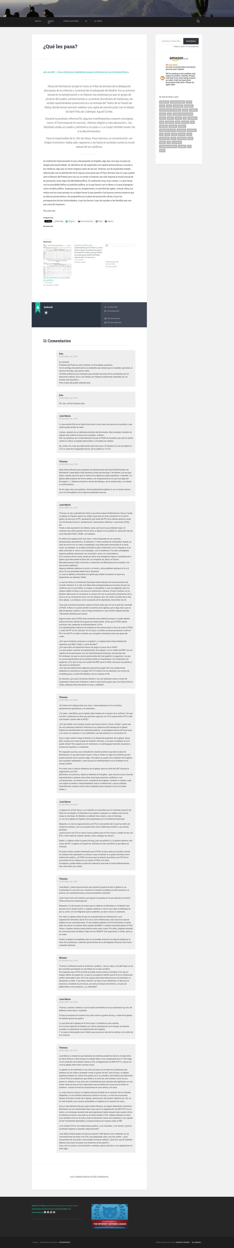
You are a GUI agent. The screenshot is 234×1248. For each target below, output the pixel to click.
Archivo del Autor (46, 313)
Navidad (182, 126)
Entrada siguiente (114, 322)
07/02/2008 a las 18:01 (68, 882)
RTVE (173, 138)
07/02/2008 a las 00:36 (68, 700)
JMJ (177, 122)
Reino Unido (164, 138)
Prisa (167, 134)
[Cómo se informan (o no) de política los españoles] (57, 260)
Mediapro (173, 126)
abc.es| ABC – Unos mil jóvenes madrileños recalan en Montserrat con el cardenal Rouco (86, 72)
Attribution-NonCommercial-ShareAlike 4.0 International (51, 1210)
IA (86, 21)
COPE (189, 102)
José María (65, 415)
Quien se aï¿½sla (112, 262)
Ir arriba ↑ (197, 1242)
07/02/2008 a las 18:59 (68, 961)
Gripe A (170, 118)
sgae (190, 138)
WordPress (64, 1242)
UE (169, 142)
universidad (177, 142)
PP (161, 134)
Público (181, 134)
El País (162, 114)
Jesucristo (169, 122)
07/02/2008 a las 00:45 (68, 805)
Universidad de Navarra (168, 146)
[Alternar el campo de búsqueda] (198, 21)
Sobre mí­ (51, 22)
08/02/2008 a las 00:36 (68, 1002)
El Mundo (193, 110)
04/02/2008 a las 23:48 (68, 356)
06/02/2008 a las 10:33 (68, 508)
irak (161, 122)
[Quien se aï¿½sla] (120, 252)
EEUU (185, 110)
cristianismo (178, 106)
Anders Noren (183, 1242)
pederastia (181, 130)
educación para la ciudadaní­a (170, 110)
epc (169, 114)
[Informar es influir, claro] (90, 254)
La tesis (98, 21)
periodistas (191, 130)
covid (162, 106)
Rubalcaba (181, 138)
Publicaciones (71, 21)
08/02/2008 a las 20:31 (68, 1050)
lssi (192, 122)
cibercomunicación (177, 102)
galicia (162, 118)
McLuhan (163, 126)
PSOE (174, 134)
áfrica (162, 150)
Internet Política (39, 1205)
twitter (162, 142)
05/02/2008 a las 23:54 (68, 464)
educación (188, 106)
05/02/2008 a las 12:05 (68, 419)
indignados (192, 118)
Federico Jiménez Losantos (183, 114)
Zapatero (182, 146)
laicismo (185, 122)
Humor (178, 118)
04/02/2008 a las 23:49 (68, 398)
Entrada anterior (113, 318)
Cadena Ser (164, 102)
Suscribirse (191, 41)
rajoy (189, 134)
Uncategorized (113, 311)
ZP (189, 146)
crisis (169, 106)
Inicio (38, 21)
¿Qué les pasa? (60, 46)
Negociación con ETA (167, 130)
